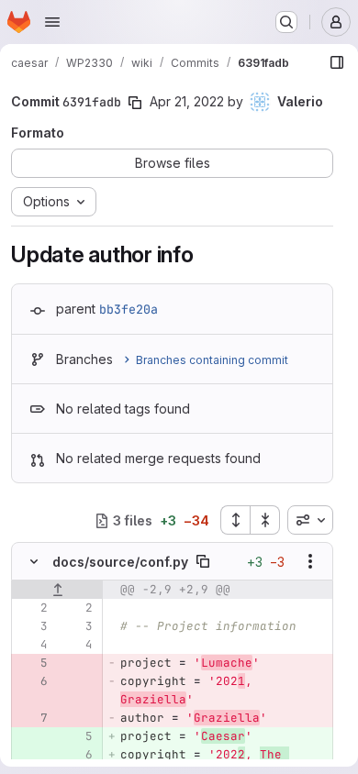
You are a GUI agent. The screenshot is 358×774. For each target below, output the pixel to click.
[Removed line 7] (32, 718)
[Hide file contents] (34, 561)
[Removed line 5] (32, 663)
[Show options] (310, 561)
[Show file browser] (337, 62)
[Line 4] (32, 645)
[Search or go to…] (286, 22)
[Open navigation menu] (52, 22)
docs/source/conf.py (120, 561)
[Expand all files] (235, 520)
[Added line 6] (77, 755)
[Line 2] (32, 608)
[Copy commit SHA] (135, 103)
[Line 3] (32, 626)
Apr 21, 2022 (187, 101)
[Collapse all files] (265, 520)
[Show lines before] (57, 589)
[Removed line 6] (32, 681)
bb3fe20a (128, 309)
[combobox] (310, 520)
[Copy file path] (203, 561)
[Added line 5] (77, 736)
